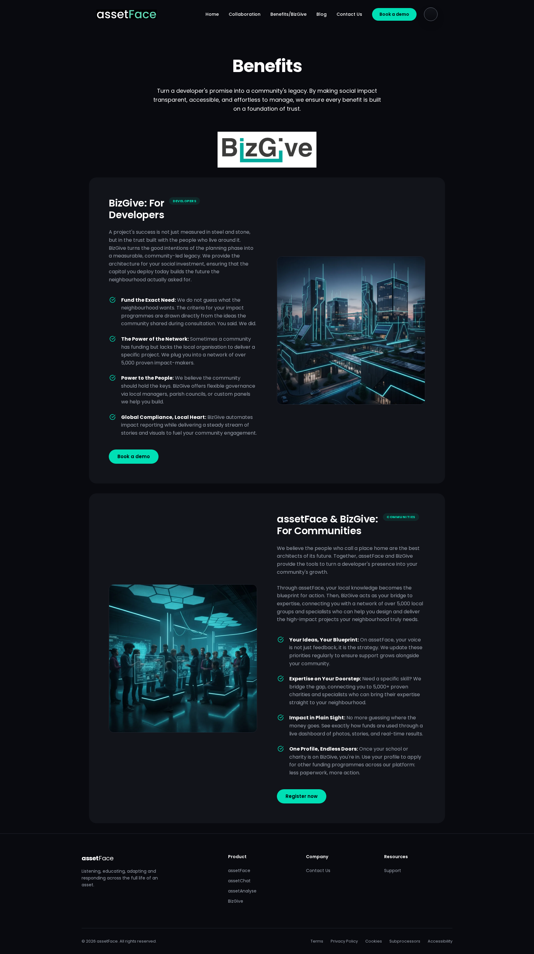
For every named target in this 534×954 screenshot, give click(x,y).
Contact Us (349, 14)
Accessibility (440, 941)
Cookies (373, 941)
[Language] (431, 14)
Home (212, 14)
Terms (317, 941)
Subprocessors (404, 941)
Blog (321, 14)
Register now (302, 796)
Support (392, 870)
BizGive (235, 901)
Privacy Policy (344, 941)
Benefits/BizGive (288, 14)
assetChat (239, 881)
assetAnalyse (242, 891)
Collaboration (245, 14)
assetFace (239, 870)
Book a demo (394, 14)
